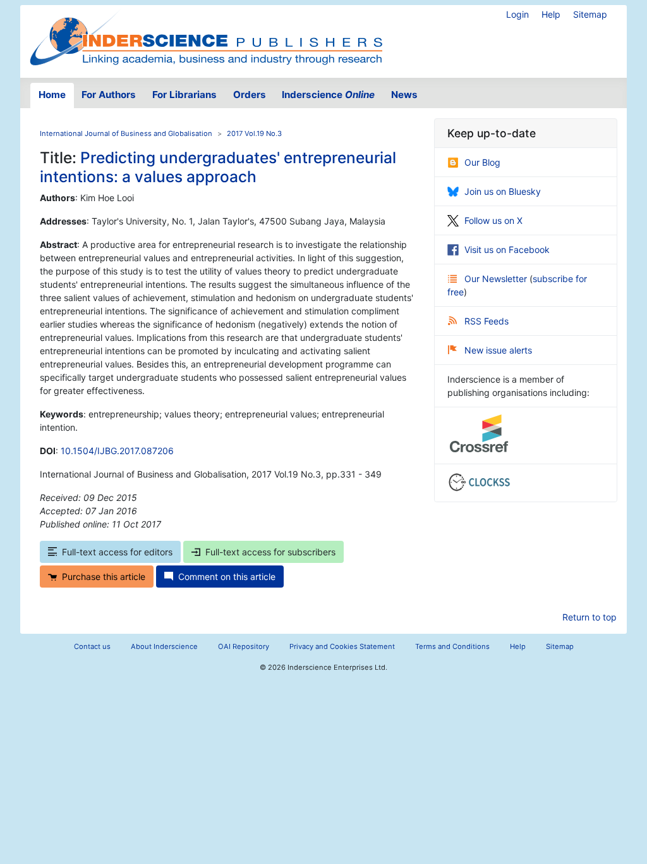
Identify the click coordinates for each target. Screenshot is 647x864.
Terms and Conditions (452, 646)
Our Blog (482, 162)
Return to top (589, 617)
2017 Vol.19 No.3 (254, 133)
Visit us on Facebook (507, 249)
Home (52, 95)
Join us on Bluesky (502, 191)
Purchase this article (103, 576)
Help (550, 14)
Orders (249, 95)
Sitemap (590, 14)
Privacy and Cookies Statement (342, 646)
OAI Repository (243, 646)
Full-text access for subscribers (270, 551)
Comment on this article (226, 576)
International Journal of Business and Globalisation (126, 133)
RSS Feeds (486, 321)
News (404, 95)
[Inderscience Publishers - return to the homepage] (206, 36)
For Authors (109, 95)
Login (517, 14)
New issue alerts (498, 350)
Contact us (92, 646)
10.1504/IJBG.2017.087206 (117, 450)
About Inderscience (164, 646)
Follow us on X (493, 220)
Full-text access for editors (117, 551)
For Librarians (184, 95)
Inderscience (328, 95)
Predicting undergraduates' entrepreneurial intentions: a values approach (218, 166)
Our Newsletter (496, 278)
